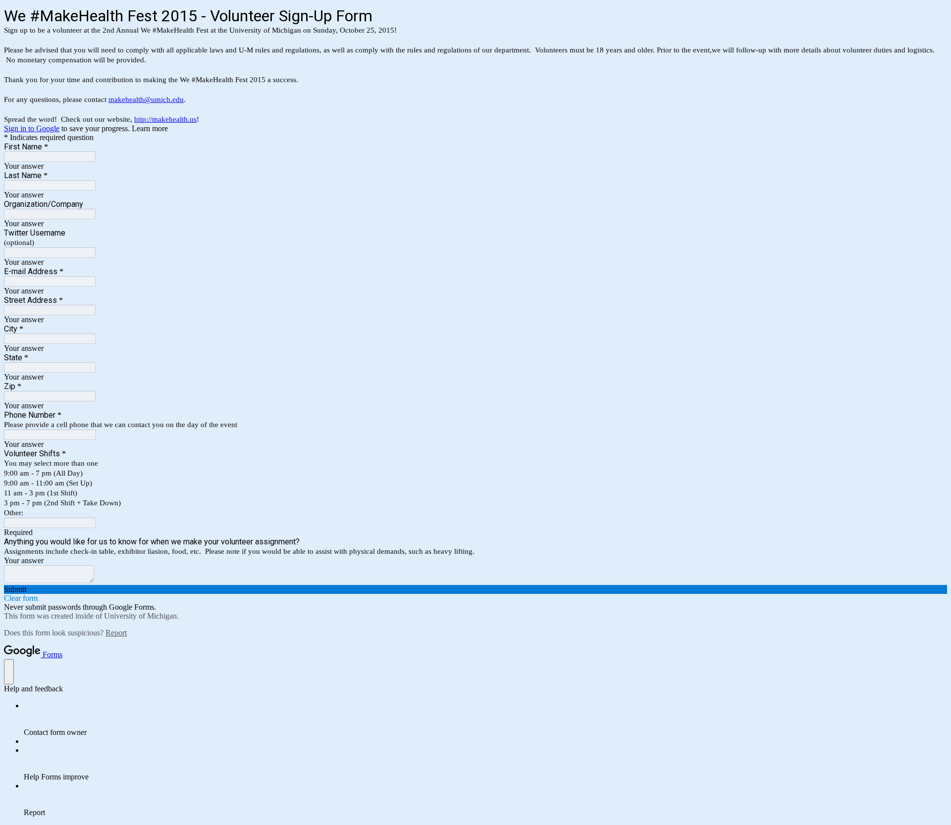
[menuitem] (485, 719)
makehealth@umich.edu (146, 99)
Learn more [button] (150, 128)
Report (116, 633)
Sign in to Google (31, 128)
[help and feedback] (9, 671)
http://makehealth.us (165, 119)
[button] (475, 589)
